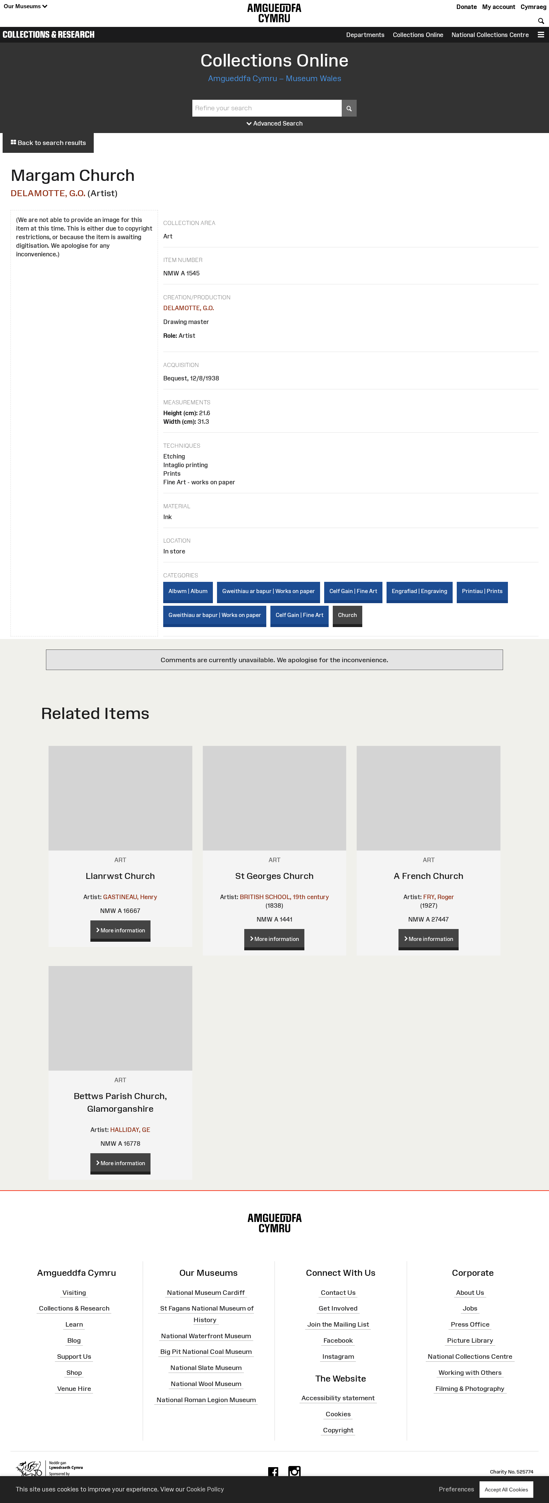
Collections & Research (48, 34)
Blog (74, 1340)
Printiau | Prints (482, 591)
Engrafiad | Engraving (419, 591)
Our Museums (23, 6)
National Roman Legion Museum (206, 1400)
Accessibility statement (338, 1398)
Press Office (470, 1324)
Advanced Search (277, 123)
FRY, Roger (438, 897)
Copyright (338, 1430)
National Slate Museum (206, 1367)
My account (498, 6)
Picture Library (470, 1340)
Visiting (74, 1292)
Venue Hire (74, 1388)
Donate (466, 6)
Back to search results (51, 142)
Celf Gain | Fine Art (353, 591)
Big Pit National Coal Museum (206, 1351)
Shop (74, 1372)
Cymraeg (533, 6)
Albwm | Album (188, 591)
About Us (470, 1292)
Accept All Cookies (506, 1490)
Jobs (470, 1308)
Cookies (338, 1414)
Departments (365, 34)
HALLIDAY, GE (130, 1129)
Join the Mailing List (338, 1324)
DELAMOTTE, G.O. (48, 193)
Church (347, 615)
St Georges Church (274, 876)
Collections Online (418, 34)
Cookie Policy (205, 1489)
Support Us (74, 1356)
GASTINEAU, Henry (130, 897)
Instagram (338, 1356)
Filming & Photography (470, 1388)
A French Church (428, 876)
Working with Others (470, 1372)
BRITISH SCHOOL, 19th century (284, 897)
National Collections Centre (490, 34)
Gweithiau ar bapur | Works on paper (268, 591)
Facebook (338, 1340)
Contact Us (338, 1292)
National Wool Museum (206, 1384)
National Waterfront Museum (206, 1335)
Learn (74, 1324)
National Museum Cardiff (206, 1292)
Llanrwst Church (120, 876)
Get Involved (338, 1308)
